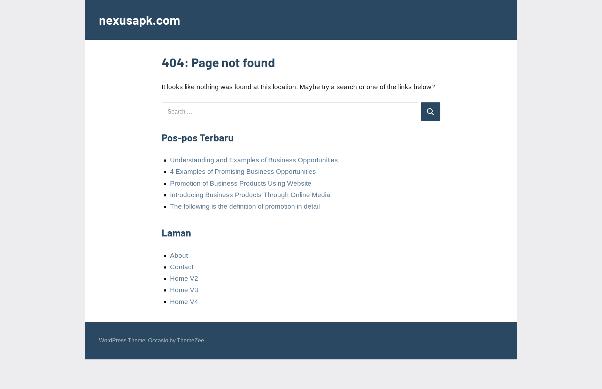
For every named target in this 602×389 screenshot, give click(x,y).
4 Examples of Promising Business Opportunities (243, 171)
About (179, 255)
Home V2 (184, 278)
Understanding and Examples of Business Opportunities (254, 160)
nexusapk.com (139, 19)
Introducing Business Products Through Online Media (250, 195)
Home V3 (184, 290)
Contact (181, 267)
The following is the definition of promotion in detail (245, 206)
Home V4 (184, 301)
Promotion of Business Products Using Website (240, 183)
